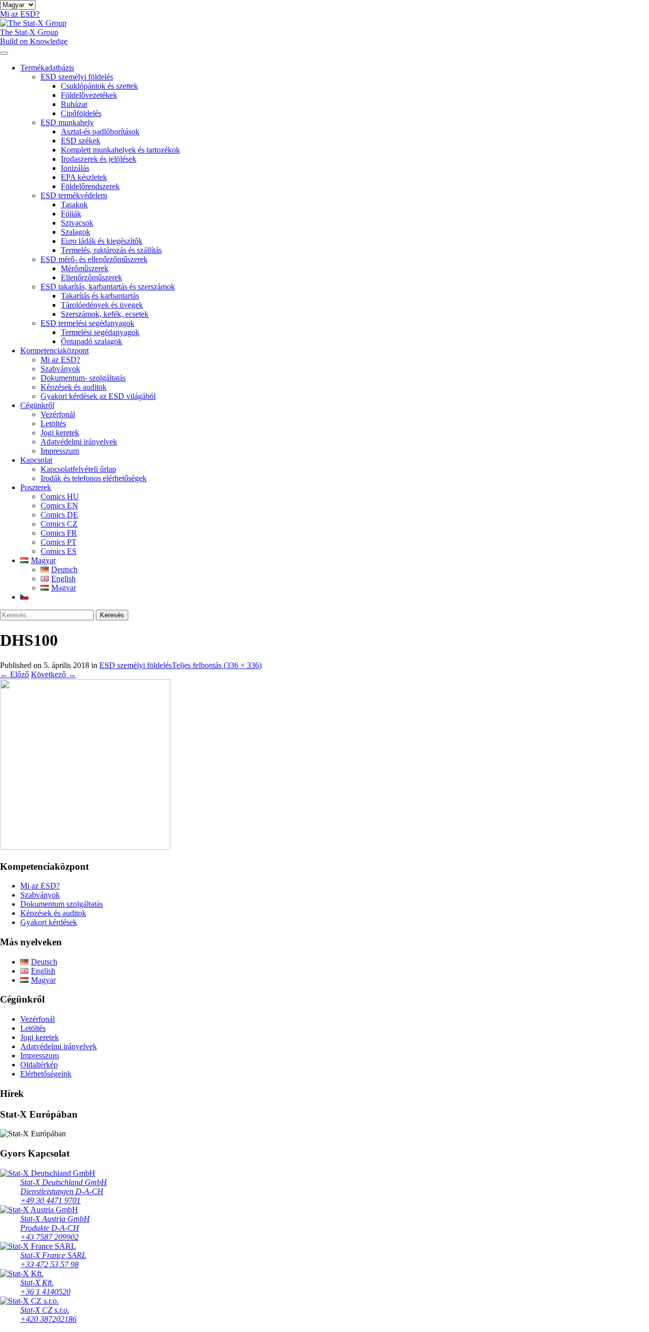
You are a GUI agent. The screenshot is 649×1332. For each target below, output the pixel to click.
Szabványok (60, 368)
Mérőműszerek (85, 268)
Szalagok (75, 232)
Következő (53, 674)
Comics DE (59, 514)
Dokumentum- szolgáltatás (83, 378)
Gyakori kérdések (48, 922)
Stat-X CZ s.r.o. (44, 1310)
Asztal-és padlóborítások (100, 131)
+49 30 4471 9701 (50, 1200)
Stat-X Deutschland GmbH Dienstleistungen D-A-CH (63, 1187)
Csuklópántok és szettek (99, 86)
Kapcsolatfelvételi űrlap (78, 469)
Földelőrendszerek (90, 186)
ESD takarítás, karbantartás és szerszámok (108, 286)
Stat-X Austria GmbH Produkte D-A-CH (55, 1223)
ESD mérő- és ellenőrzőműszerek (94, 259)
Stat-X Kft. (37, 1282)
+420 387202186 (48, 1319)
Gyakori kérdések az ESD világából (98, 396)
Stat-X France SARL (53, 1255)
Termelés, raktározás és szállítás (111, 250)
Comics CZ (59, 524)
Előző (14, 674)
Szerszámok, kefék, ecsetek (105, 314)
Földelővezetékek (89, 95)
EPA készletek (84, 177)
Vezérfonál (58, 414)
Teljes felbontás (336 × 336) (217, 665)
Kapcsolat (36, 460)
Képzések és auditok (73, 387)
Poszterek (35, 487)
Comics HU (60, 496)
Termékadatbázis (47, 67)
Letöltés (53, 423)
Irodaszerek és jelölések (98, 159)
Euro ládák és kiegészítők (101, 241)
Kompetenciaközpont (54, 350)
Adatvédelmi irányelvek (79, 441)
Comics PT (59, 542)
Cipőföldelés (81, 113)
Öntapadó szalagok (91, 341)
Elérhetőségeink (45, 1073)
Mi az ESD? (60, 359)
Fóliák (71, 213)
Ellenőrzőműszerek (91, 277)
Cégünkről (37, 405)
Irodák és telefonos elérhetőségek (94, 478)
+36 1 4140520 (45, 1291)
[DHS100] (85, 846)
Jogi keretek (60, 432)
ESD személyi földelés (77, 76)
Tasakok (74, 204)
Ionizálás (75, 168)
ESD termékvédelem (74, 195)
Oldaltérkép (39, 1064)
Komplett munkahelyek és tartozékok (120, 149)
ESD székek (80, 140)
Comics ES (59, 551)
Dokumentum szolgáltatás (61, 904)
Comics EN (59, 505)
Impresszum (60, 451)
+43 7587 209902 (49, 1237)
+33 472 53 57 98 (49, 1264)
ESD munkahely (67, 122)
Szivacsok (77, 222)
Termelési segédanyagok (100, 332)
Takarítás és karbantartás (100, 295)
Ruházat (74, 104)
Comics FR (59, 533)
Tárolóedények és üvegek (102, 305)
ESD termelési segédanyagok (87, 323)
